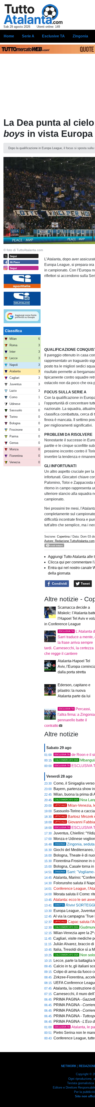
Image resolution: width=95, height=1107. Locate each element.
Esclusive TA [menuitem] (53, 36)
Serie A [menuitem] (28, 36)
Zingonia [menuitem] (80, 36)
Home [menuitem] (9, 36)
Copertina (63, 536)
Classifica (13, 331)
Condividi (59, 583)
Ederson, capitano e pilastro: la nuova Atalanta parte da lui (74, 690)
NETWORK (68, 1066)
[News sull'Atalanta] (33, 14)
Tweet (85, 583)
